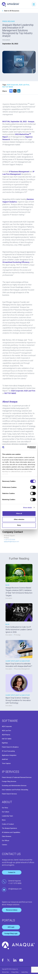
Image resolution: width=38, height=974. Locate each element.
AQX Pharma (6, 735)
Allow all (19, 513)
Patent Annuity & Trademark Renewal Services (16, 777)
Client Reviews (6, 836)
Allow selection (19, 519)
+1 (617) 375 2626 (9, 539)
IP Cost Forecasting (8, 751)
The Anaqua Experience (9, 828)
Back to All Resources (11, 11)
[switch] (33, 487)
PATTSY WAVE (6, 739)
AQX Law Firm (6, 730)
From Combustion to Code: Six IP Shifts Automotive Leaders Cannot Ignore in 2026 (19, 629)
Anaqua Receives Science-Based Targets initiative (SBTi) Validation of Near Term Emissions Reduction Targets (19, 591)
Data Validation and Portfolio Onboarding (15, 790)
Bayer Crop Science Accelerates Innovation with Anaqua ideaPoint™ (19, 665)
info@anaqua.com (15, 889)
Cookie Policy (24, 972)
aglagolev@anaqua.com (11, 541)
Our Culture (5, 812)
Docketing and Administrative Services (14, 785)
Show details (27, 507)
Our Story (5, 808)
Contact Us (11, 872)
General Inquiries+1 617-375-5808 (14, 882)
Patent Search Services (9, 794)
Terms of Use (5, 972)
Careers (4, 845)
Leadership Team (7, 816)
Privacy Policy (14, 972)
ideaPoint (5, 759)
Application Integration (9, 755)
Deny (19, 525)
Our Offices (5, 840)
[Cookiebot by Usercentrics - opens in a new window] (27, 447)
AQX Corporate (7, 726)
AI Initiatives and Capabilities (11, 832)
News (4, 820)
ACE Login (11, 927)
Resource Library (11, 910)
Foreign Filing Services (9, 781)
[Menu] (33, 4)
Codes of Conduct (8, 824)
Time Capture (6, 763)
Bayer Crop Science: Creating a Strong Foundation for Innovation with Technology (18, 700)
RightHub (5, 743)
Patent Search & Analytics (10, 747)
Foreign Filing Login (10, 933)
